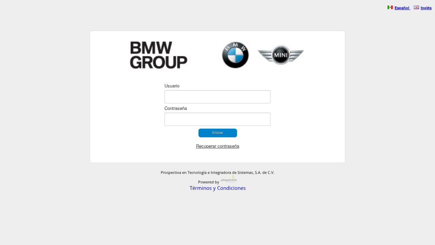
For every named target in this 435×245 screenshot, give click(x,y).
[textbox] (217, 96)
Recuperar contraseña (217, 146)
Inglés (426, 7)
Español (402, 7)
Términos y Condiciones (218, 187)
